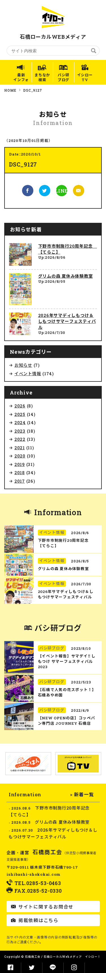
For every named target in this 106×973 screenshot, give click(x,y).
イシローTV (85, 77)
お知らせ (23, 365)
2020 (19, 456)
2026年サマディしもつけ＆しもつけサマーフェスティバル (67, 321)
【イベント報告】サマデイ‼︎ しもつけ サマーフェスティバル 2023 (67, 661)
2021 (19, 447)
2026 (19, 406)
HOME (10, 90)
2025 (19, 414)
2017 (19, 481)
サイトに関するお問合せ (45, 907)
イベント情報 (27, 373)
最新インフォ (21, 77)
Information (58, 512)
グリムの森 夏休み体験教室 (65, 276)
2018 (19, 472)
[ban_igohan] (28, 763)
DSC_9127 (32, 90)
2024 (20, 422)
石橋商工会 (47, 852)
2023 (19, 431)
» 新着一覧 (82, 794)
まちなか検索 (42, 77)
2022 (19, 439)
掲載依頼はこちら (38, 920)
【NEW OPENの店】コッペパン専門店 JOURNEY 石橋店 (66, 720)
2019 (19, 464)
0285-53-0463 (43, 883)
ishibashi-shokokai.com (34, 874)
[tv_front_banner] (78, 763)
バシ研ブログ (63, 77)
